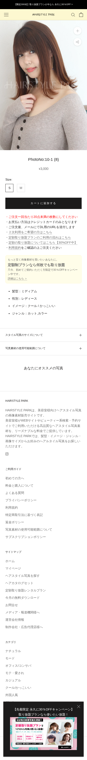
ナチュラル (13, 651)
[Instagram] (6, 453)
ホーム (10, 561)
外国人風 (11, 695)
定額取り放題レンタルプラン (25, 590)
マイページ (13, 568)
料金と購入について (19, 485)
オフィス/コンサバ (18, 665)
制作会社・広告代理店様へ (24, 627)
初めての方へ (14, 478)
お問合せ (11, 605)
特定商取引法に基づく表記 (24, 515)
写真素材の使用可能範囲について (25, 348)
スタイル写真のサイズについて (24, 334)
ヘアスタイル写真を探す (22, 575)
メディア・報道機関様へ (22, 612)
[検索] (73, 14)
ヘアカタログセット (19, 583)
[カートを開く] (81, 14)
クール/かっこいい (18, 687)
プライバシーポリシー (21, 500)
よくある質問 (14, 493)
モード (10, 658)
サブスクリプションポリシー (25, 537)
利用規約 (14, 247)
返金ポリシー (14, 522)
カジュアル (13, 680)
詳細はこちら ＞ (17, 278)
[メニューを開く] (6, 14)
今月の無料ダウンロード (22, 597)
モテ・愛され (14, 673)
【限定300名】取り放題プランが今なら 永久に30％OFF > (43, 4)
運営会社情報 (14, 619)
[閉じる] (78, 706)
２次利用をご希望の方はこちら (30, 232)
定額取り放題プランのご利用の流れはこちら (39, 237)
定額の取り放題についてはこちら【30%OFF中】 (42, 242)
